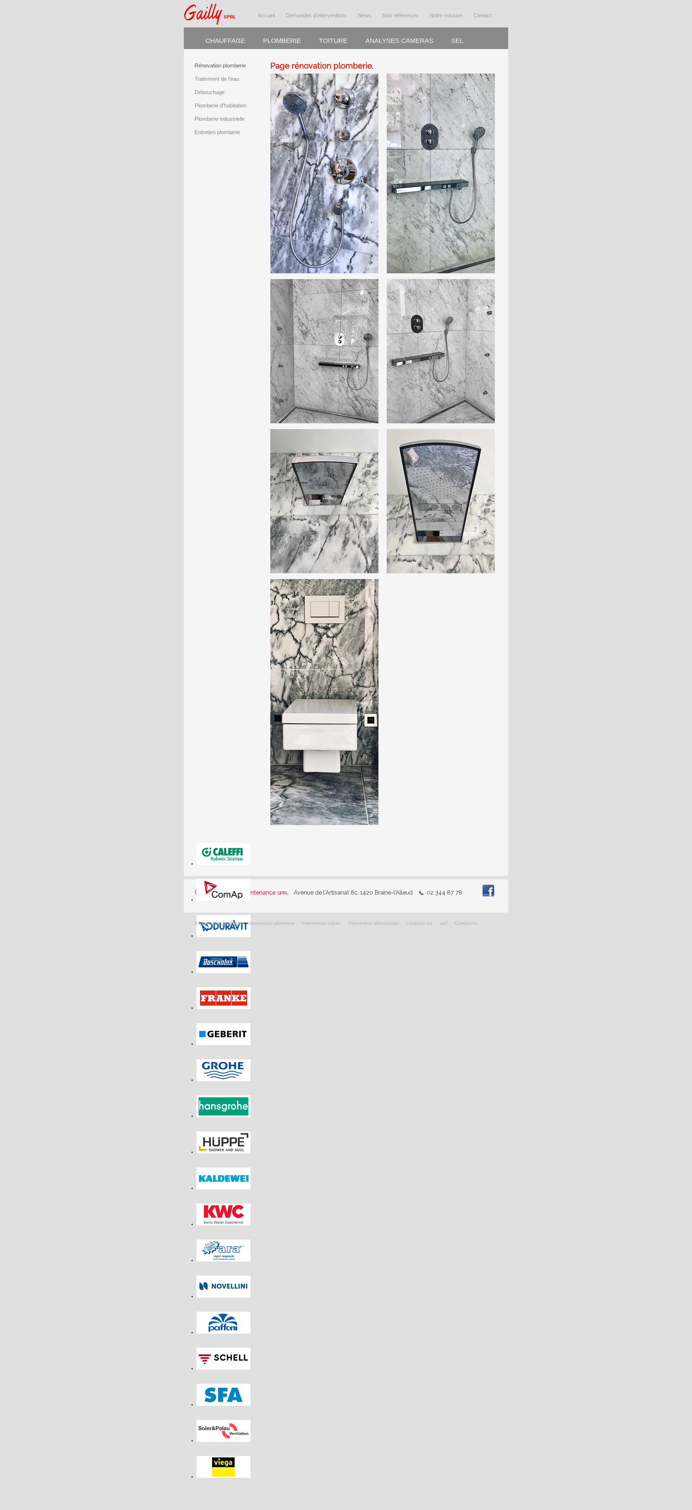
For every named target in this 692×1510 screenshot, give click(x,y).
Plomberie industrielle (220, 119)
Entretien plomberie (217, 132)
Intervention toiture (321, 923)
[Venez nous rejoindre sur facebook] (488, 884)
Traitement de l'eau (217, 79)
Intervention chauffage (218, 923)
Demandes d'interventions (316, 15)
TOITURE (333, 40)
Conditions (466, 923)
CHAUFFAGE (225, 40)
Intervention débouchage (373, 923)
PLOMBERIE (282, 40)
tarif (444, 923)
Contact (482, 15)
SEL (457, 40)
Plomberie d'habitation (220, 105)
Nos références (400, 15)
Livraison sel (419, 923)
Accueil (266, 15)
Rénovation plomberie (220, 65)
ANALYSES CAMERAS (399, 40)
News (365, 15)
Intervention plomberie (271, 923)
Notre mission (446, 15)
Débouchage (210, 92)
